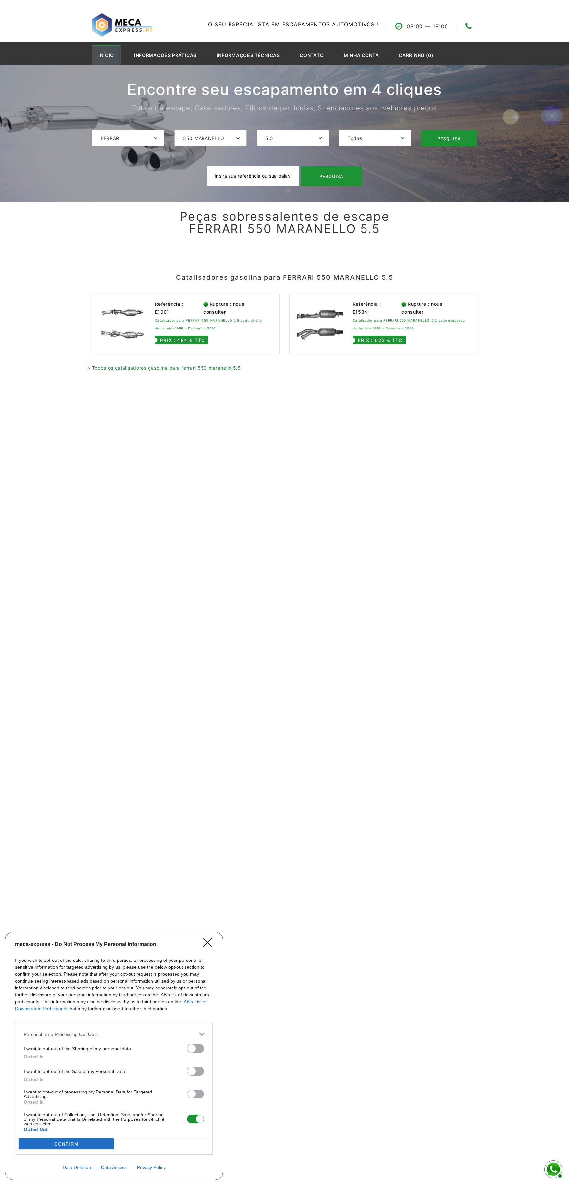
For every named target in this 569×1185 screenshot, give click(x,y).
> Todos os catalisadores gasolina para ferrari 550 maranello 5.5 (164, 368)
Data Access (114, 1167)
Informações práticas (165, 55)
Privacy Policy (151, 1167)
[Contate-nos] (552, 1168)
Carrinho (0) (416, 55)
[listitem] (114, 1034)
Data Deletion (77, 1167)
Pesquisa (449, 138)
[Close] (209, 944)
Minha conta (361, 55)
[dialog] (114, 1056)
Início (106, 55)
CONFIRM (66, 1144)
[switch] (195, 1048)
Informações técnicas (248, 55)
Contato (312, 55)
